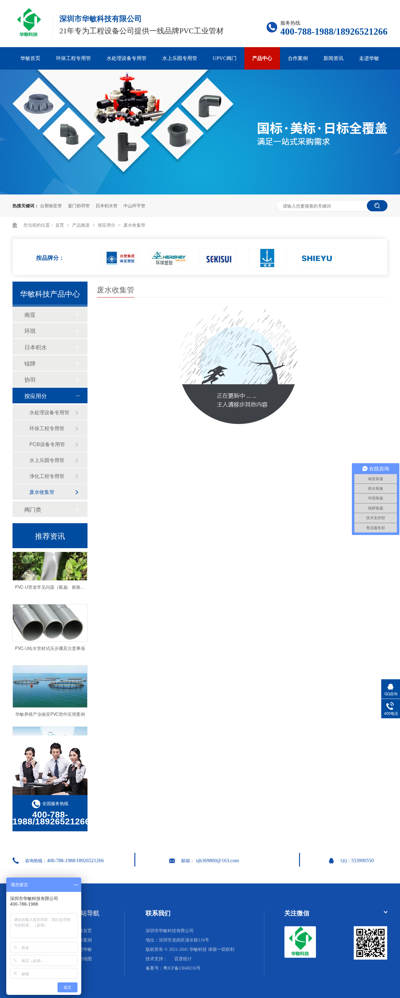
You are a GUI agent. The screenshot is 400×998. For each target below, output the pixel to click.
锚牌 (30, 363)
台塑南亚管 (51, 205)
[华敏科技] (300, 956)
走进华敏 (369, 58)
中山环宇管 (134, 205)
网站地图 (83, 958)
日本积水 (35, 347)
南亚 (30, 314)
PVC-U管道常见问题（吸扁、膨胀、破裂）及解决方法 (67, 581)
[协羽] (317, 258)
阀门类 (32, 509)
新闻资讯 (333, 58)
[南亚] (119, 258)
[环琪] (169, 258)
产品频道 (81, 225)
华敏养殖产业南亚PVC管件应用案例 (50, 708)
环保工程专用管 (73, 58)
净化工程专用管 (46, 475)
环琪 (30, 331)
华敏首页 (30, 58)
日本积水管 (107, 205)
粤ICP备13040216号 (182, 968)
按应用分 (107, 225)
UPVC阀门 (225, 58)
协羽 (30, 379)
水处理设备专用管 (127, 58)
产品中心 (262, 58)
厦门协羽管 (79, 205)
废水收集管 (134, 225)
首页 (60, 225)
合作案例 (298, 58)
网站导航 (86, 913)
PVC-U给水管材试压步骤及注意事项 (50, 643)
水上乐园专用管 (179, 58)
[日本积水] (218, 258)
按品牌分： (50, 255)
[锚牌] (267, 258)
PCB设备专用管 (47, 444)
